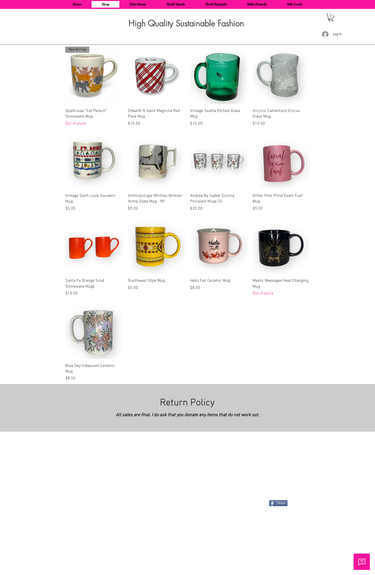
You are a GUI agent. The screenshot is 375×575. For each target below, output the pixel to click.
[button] (330, 17)
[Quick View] (156, 75)
